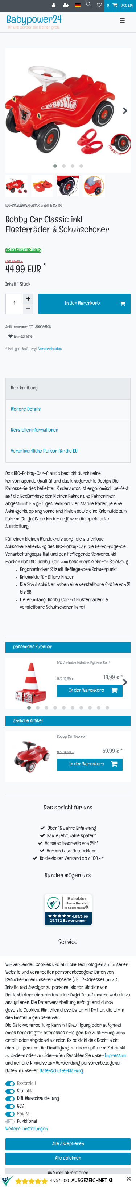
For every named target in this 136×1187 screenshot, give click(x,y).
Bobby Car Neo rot (71, 737)
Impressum (115, 1056)
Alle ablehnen (68, 1158)
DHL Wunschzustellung (38, 1099)
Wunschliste (23, 337)
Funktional (27, 1121)
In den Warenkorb (82, 303)
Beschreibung (24, 388)
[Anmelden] (54, 6)
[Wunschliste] (99, 6)
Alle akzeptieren (68, 1144)
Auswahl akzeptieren (68, 1173)
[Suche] (88, 5)
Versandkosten (49, 349)
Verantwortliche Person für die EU (44, 451)
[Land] (78, 5)
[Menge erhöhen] (28, 299)
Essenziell (26, 1084)
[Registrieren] (67, 6)
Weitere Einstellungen (26, 1129)
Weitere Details (26, 409)
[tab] (68, 388)
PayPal (24, 1114)
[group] (31, 756)
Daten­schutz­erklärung (61, 1071)
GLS (20, 1106)
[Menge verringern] (28, 309)
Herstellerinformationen (34, 430)
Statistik (25, 1091)
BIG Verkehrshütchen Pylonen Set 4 (84, 663)
